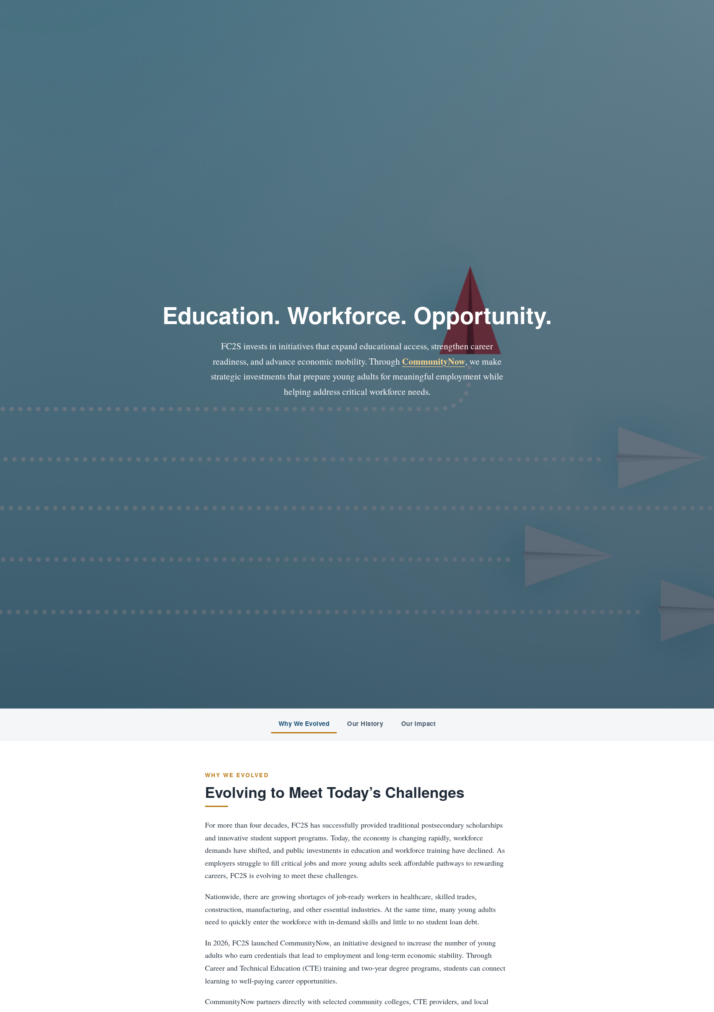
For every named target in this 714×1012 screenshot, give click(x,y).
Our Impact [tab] (418, 723)
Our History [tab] (365, 723)
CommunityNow (433, 361)
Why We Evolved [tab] (303, 723)
